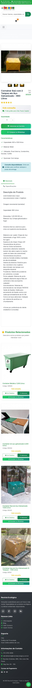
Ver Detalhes (10, 393)
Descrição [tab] (8, 181)
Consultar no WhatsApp (17, 397)
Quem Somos (8, 628)
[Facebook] (9, 611)
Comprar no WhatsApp (17, 132)
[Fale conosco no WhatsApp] (28, 684)
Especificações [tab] (11, 186)
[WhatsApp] (3, 611)
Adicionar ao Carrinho (17, 126)
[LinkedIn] (21, 611)
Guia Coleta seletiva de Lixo (10, 642)
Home (3, 32)
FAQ (2, 638)
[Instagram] (15, 611)
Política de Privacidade (8, 640)
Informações (7, 621)
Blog (4, 623)
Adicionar (24, 393)
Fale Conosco (8, 625)
